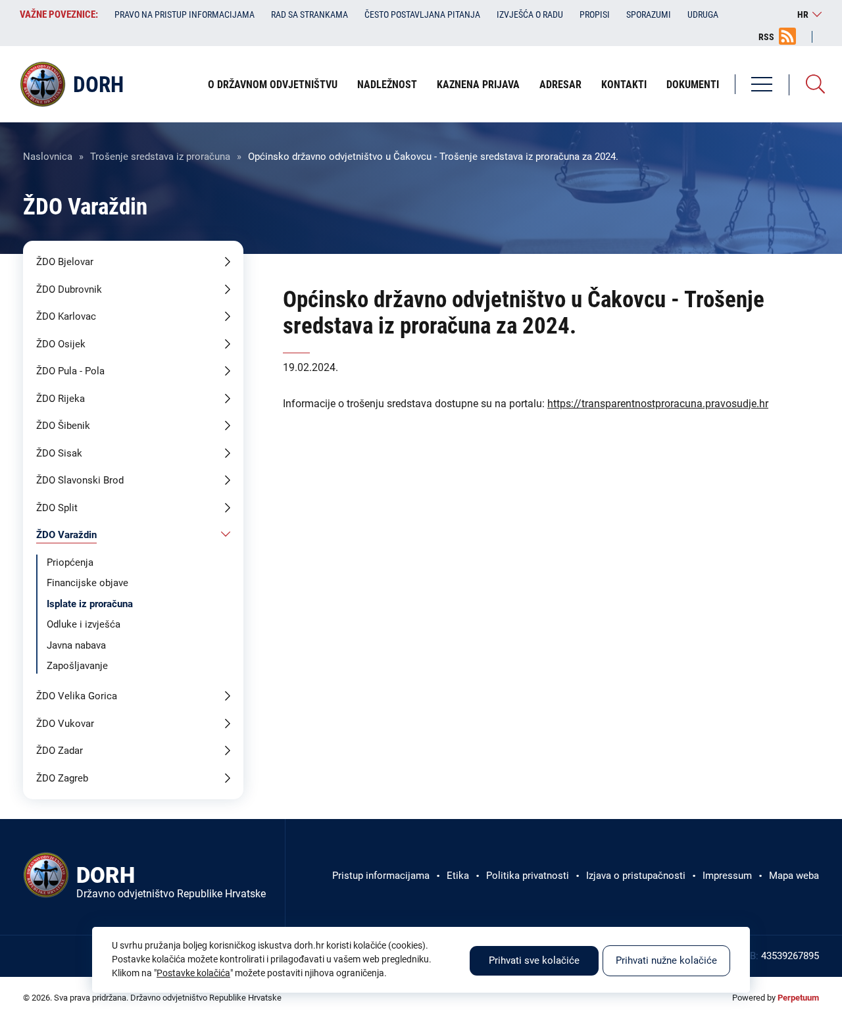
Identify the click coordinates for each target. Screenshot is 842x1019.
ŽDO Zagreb (62, 778)
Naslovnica (47, 156)
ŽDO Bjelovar (64, 262)
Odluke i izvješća (83, 624)
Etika (458, 876)
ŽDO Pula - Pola (70, 371)
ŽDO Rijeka (60, 399)
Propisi (595, 14)
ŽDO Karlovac (66, 316)
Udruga (702, 14)
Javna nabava (76, 645)
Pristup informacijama (381, 876)
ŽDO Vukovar (65, 724)
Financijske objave (87, 583)
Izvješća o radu (530, 14)
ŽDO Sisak (59, 453)
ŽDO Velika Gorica (76, 696)
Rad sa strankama (309, 14)
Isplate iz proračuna (90, 604)
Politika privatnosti (527, 876)
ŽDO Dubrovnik (69, 289)
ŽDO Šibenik (63, 426)
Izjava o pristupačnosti (635, 876)
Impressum (727, 876)
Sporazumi (648, 14)
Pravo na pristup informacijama (184, 14)
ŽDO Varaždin (66, 535)
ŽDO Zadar (59, 751)
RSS (766, 37)
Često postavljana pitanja (422, 14)
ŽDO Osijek (61, 344)
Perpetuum (798, 998)
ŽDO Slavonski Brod (80, 480)
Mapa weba (794, 876)
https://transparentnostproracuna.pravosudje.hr (657, 403)
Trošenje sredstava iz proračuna (160, 156)
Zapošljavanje (77, 666)
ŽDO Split (57, 508)
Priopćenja (70, 562)
